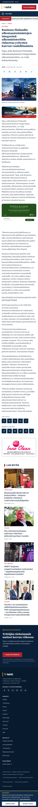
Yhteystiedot (6, 748)
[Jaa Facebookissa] (4, 71)
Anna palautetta (7, 744)
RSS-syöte (6, 755)
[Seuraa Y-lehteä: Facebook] (4, 431)
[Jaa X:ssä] (15, 71)
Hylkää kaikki (10, 803)
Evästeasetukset (7, 786)
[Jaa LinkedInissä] (9, 71)
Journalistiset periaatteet (10, 777)
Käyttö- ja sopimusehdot (26, 777)
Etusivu (4, 23)
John (3, 67)
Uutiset (9, 23)
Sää (4, 732)
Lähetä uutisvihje (8, 741)
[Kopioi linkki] (31, 71)
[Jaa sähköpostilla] (26, 71)
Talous (5, 707)
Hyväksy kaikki (28, 803)
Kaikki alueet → (7, 764)
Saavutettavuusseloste (21, 782)
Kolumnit (5, 728)
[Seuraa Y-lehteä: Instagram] (26, 431)
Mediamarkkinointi (8, 752)
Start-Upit (6, 721)
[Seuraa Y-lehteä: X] (9, 431)
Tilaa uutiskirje (29, 7)
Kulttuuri (5, 714)
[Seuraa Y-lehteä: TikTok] (31, 431)
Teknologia (6, 718)
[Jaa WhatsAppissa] (20, 71)
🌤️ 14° (17, 1)
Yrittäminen (6, 703)
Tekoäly (5, 725)
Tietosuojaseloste (8, 782)
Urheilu (5, 710)
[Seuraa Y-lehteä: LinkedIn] (20, 431)
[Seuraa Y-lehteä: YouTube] (15, 431)
